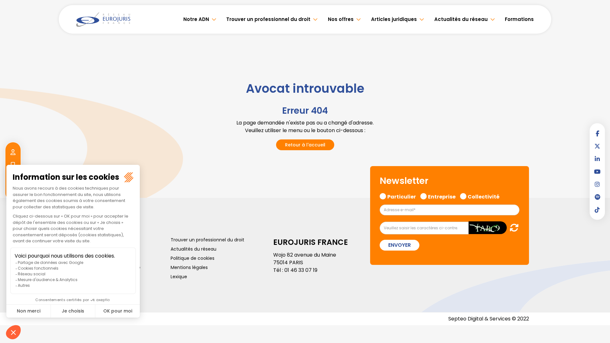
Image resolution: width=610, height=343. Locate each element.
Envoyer (399, 245)
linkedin (597, 159)
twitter (597, 146)
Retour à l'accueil (305, 145)
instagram (597, 184)
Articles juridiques (394, 19)
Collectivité (483, 196)
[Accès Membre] (13, 152)
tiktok (597, 210)
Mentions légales (189, 267)
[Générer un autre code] (512, 227)
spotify (597, 197)
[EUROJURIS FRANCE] (103, 19)
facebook (597, 133)
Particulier (401, 196)
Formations (519, 19)
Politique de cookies (192, 258)
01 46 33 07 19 (300, 270)
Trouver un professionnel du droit (268, 19)
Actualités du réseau (461, 19)
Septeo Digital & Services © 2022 (488, 318)
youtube (597, 171)
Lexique (179, 276)
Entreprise (442, 196)
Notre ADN (196, 19)
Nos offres (341, 19)
